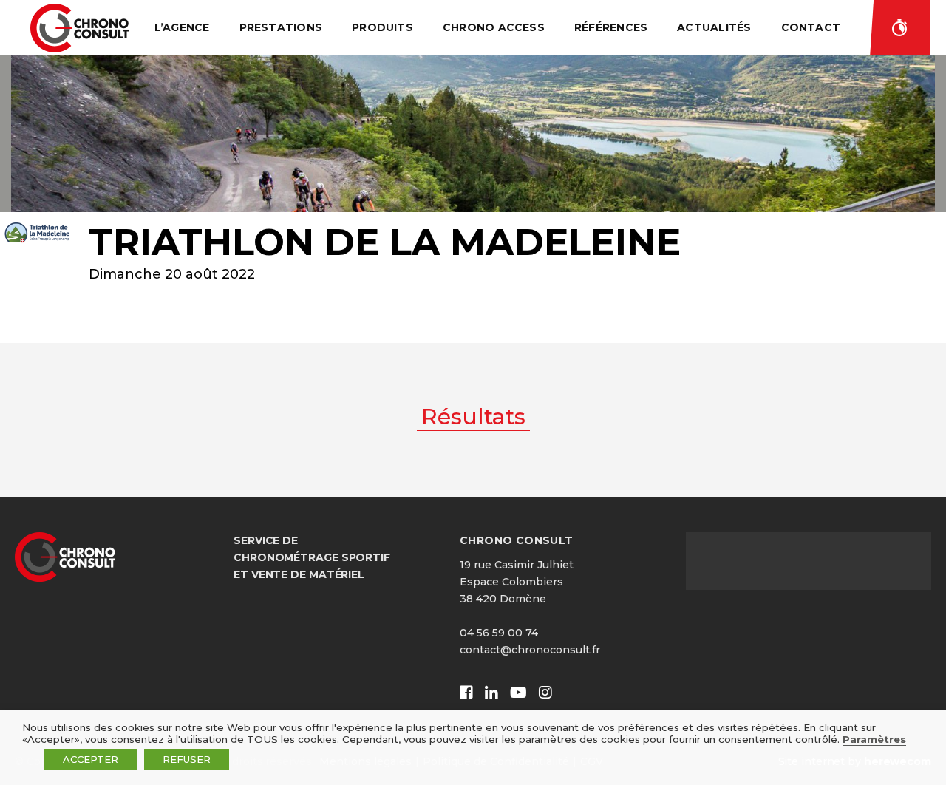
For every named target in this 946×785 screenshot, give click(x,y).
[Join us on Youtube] (518, 692)
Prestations (281, 27)
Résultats (900, 27)
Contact (811, 27)
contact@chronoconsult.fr (530, 649)
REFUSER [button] (187, 759)
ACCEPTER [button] (90, 759)
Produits (382, 27)
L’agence (182, 27)
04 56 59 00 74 (499, 632)
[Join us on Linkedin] (491, 692)
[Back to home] (79, 28)
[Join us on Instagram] (545, 692)
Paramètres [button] (874, 739)
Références (610, 27)
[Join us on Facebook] (466, 692)
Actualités (714, 27)
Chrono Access (494, 27)
